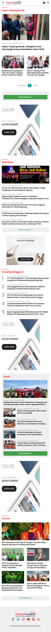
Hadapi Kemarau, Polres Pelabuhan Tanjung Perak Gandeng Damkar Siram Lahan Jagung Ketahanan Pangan (25, 403)
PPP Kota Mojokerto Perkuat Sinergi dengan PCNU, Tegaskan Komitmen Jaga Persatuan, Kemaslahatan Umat (12, 565)
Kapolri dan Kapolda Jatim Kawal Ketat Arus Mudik (31, 412)
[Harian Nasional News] (13, 3)
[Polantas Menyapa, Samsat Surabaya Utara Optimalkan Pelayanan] (9, 434)
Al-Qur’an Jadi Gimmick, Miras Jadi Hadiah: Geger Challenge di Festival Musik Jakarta (24, 189)
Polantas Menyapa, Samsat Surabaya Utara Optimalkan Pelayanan (29, 433)
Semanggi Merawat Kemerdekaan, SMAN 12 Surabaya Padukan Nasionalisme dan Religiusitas (26, 288)
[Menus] (3, 3)
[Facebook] (13, 619)
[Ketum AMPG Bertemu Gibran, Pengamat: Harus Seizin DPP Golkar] (38, 576)
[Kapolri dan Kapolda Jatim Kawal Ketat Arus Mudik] (9, 412)
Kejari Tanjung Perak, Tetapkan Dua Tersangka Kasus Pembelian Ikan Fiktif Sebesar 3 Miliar (23, 49)
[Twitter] (18, 619)
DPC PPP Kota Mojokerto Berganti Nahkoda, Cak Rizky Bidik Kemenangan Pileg (12, 588)
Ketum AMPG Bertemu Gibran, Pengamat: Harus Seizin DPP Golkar (38, 585)
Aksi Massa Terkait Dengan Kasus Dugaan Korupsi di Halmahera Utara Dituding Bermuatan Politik (37, 565)
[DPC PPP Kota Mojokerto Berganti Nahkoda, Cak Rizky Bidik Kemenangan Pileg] (13, 577)
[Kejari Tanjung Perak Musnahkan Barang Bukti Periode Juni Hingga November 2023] (38, 61)
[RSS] (39, 619)
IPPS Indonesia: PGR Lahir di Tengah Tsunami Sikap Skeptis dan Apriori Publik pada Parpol (24, 543)
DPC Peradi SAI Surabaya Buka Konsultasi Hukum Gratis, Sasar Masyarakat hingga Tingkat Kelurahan (25, 296)
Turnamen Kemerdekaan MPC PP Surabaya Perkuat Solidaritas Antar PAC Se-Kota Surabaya (25, 304)
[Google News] (33, 619)
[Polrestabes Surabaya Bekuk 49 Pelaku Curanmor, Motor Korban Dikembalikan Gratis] (9, 444)
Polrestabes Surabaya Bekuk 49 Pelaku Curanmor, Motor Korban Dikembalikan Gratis (31, 444)
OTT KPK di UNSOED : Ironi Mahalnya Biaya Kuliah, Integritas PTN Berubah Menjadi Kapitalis (28, 279)
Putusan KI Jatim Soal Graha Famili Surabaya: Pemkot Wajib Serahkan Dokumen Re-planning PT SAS (25, 223)
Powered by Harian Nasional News (25, 626)
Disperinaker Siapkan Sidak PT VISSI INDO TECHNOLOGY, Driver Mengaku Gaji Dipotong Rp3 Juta (25, 197)
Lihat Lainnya (24, 230)
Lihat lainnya (24, 97)
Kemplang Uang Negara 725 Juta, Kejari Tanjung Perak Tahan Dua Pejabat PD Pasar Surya (13, 73)
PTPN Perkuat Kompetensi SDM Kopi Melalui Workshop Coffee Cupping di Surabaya (25, 214)
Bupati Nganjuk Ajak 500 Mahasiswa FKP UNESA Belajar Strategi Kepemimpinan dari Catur (27, 313)
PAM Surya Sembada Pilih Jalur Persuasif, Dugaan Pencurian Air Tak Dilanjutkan (23, 206)
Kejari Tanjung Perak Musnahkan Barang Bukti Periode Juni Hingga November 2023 (38, 73)
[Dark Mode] (44, 3)
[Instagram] (23, 619)
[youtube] (28, 619)
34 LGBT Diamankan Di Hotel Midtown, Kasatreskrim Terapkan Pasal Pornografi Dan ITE (31, 422)
